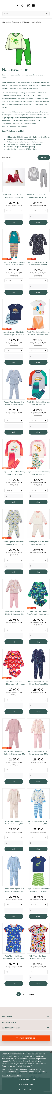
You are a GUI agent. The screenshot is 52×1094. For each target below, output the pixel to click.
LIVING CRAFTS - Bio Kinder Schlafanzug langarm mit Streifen (14, 196)
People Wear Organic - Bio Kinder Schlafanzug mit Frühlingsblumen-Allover (14, 822)
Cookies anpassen (26, 1079)
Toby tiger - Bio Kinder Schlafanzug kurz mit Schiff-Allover (14, 957)
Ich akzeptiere (26, 1084)
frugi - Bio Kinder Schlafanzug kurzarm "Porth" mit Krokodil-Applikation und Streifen (38, 890)
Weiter (32, 994)
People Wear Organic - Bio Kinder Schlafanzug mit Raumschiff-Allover (38, 682)
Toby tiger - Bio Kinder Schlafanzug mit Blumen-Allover (14, 682)
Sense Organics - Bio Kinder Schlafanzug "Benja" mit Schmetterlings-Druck (38, 543)
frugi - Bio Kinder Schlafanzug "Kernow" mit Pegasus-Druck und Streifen (14, 263)
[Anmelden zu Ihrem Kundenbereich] (17, 5)
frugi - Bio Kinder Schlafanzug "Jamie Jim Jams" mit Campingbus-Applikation (38, 403)
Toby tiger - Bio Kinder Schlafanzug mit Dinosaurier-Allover (38, 612)
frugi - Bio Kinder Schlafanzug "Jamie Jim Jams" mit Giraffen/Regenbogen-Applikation (38, 473)
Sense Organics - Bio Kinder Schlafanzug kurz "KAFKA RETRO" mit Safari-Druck (14, 333)
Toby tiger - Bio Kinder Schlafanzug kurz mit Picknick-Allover (38, 957)
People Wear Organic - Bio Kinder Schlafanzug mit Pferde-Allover (38, 752)
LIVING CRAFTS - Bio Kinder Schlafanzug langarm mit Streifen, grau (38, 196)
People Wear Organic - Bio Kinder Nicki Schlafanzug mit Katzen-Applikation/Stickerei (14, 752)
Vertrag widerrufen (26, 1038)
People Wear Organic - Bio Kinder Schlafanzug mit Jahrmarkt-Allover (14, 612)
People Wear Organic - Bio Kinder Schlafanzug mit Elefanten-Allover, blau (14, 890)
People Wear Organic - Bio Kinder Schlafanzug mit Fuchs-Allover (14, 403)
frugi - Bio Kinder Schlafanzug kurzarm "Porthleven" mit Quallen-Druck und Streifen (38, 333)
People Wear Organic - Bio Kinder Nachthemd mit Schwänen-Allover (38, 263)
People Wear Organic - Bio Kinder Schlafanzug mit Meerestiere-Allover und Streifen (38, 822)
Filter (43, 157)
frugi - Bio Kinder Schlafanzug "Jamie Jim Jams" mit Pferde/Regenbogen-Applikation (14, 473)
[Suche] (47, 14)
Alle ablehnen (26, 1089)
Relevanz (6, 157)
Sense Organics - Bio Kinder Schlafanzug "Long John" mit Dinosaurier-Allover (14, 543)
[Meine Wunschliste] (22, 5)
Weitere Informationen (11, 1075)
